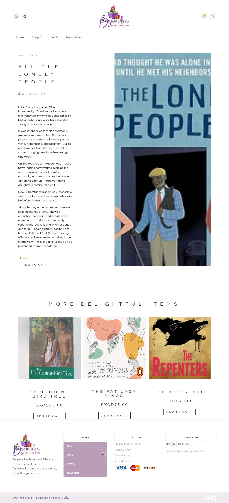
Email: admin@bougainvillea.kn (185, 451)
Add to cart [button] (49, 416)
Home (20, 37)
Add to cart (36, 264)
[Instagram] (16, 16)
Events (54, 37)
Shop (35, 37)
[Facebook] (25, 16)
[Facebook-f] (207, 497)
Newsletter (73, 37)
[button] (212, 16)
